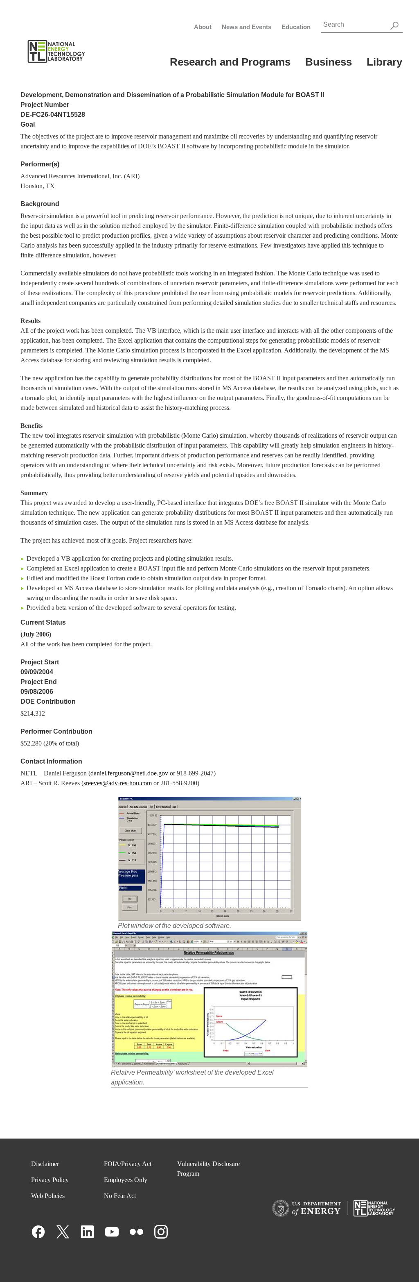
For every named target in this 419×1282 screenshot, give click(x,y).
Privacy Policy (50, 1179)
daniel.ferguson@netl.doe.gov (129, 773)
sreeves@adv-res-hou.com (117, 783)
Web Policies (48, 1195)
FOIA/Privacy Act (127, 1163)
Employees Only (125, 1179)
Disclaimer (45, 1163)
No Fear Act (120, 1195)
